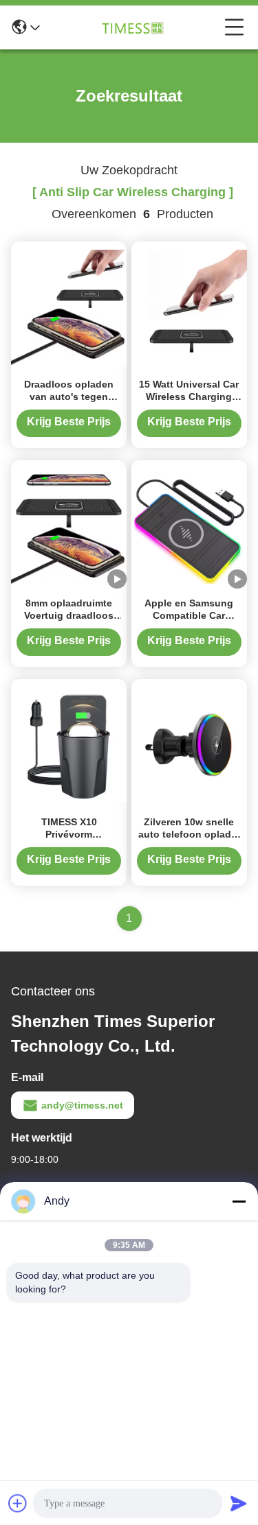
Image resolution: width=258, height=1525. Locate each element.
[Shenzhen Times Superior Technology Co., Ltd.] (132, 27)
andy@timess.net (82, 1105)
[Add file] (18, 1503)
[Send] (239, 1503)
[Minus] (238, 1201)
